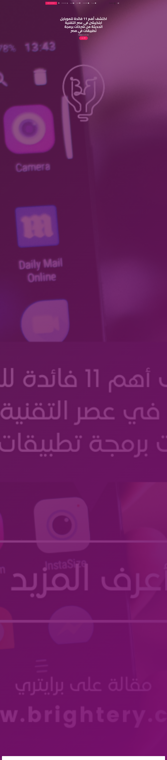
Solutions (86, 3)
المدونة (72, 3)
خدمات (94, 3)
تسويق (83, 38)
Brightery (111, 3)
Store (78, 3)
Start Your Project (51, 3)
